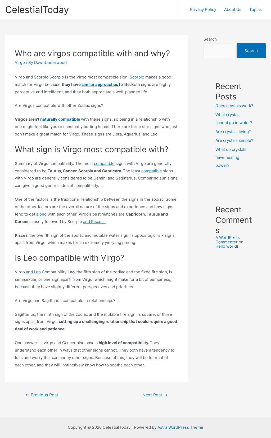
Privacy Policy (203, 9)
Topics (255, 9)
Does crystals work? (234, 105)
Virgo (20, 62)
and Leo (33, 271)
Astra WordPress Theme (180, 427)
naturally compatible (60, 119)
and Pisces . (94, 221)
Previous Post (41, 394)
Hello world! (226, 246)
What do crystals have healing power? (230, 157)
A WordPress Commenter (227, 239)
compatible (104, 163)
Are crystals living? (233, 131)
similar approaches (100, 84)
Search (210, 39)
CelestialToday (37, 9)
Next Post (155, 394)
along (42, 214)
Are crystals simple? (234, 140)
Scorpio (137, 77)
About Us (232, 9)
